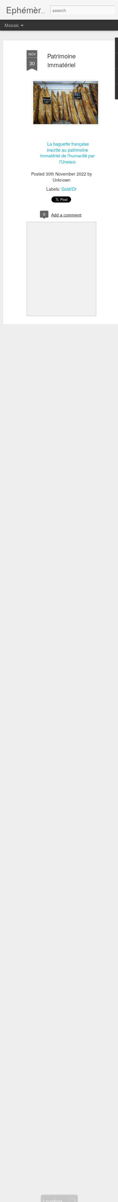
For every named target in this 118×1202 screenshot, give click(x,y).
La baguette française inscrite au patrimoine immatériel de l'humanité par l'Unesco (67, 153)
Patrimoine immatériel (61, 60)
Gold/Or (69, 189)
